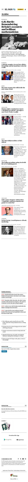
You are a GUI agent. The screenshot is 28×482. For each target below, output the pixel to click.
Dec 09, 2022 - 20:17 (12, 166)
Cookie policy (22, 470)
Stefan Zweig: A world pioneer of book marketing (13, 221)
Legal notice (5, 470)
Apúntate (4, 351)
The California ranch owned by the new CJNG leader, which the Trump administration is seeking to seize (14, 322)
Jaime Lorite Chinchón (6, 144)
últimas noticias (6, 291)
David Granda (4, 224)
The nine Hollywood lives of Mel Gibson (11, 141)
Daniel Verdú (4, 166)
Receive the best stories (7, 409)
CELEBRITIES (3, 62)
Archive (3, 420)
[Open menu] (2, 9)
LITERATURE (3, 218)
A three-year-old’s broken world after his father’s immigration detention (13, 306)
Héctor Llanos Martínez (6, 91)
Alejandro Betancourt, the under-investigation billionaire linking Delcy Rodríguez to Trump (13, 335)
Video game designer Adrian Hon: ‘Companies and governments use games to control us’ (12, 201)
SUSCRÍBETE (20, 9)
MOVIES (2, 139)
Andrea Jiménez (4, 70)
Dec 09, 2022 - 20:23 (19, 144)
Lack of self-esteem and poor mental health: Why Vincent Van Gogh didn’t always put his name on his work (13, 312)
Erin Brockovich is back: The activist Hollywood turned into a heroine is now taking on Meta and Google (13, 296)
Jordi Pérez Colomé (5, 205)
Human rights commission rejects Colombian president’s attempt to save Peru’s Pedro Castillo (12, 110)
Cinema (2, 86)
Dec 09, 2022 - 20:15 (15, 205)
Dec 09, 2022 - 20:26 (16, 114)
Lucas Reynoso (4, 114)
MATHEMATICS (4, 19)
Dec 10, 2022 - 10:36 (16, 70)
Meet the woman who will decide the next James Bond (13, 88)
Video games (4, 198)
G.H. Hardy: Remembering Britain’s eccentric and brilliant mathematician (11, 26)
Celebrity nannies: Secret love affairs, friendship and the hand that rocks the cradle (13, 66)
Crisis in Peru (4, 107)
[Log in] (25, 9)
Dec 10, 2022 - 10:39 (17, 51)
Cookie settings (17, 470)
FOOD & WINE (4, 160)
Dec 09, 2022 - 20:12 (16, 224)
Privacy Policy (10, 470)
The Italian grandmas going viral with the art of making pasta (13, 163)
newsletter (4, 346)
